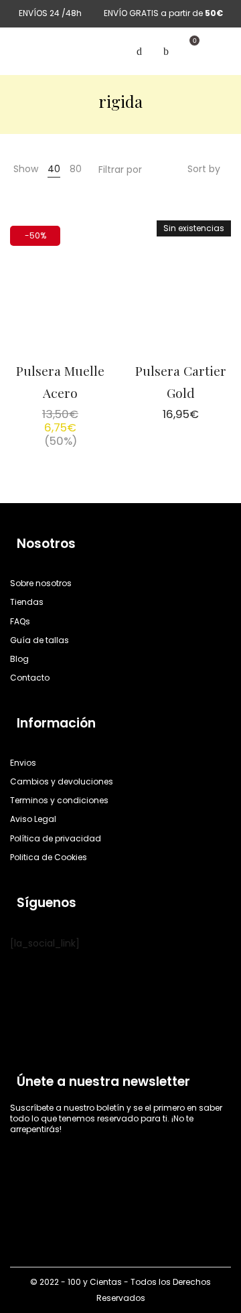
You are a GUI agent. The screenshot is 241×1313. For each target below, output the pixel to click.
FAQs (20, 621)
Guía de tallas (39, 640)
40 (54, 169)
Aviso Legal (33, 819)
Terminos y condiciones (59, 800)
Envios (23, 762)
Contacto (30, 677)
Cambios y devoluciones (61, 781)
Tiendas (27, 602)
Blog (19, 659)
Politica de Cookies (48, 857)
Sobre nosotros (41, 583)
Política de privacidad (55, 838)
